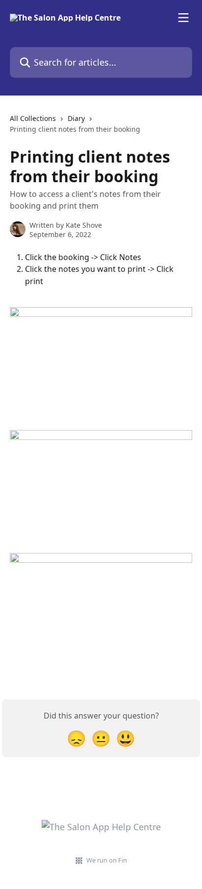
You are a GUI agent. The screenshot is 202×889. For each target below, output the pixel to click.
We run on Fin (106, 860)
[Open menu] (183, 18)
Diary (76, 118)
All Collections (33, 118)
